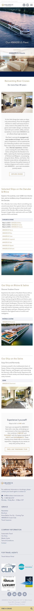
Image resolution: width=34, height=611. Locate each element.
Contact (22, 604)
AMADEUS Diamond (8, 383)
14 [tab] (25, 73)
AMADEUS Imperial (8, 239)
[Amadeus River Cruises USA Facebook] (9, 594)
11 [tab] (21, 73)
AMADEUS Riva (7, 233)
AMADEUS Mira (16, 223)
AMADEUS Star (7, 242)
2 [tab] (9, 73)
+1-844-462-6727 (8, 498)
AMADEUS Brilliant (8, 248)
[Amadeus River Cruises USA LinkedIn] (19, 594)
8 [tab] (17, 73)
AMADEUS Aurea (16, 225)
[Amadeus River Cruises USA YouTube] (14, 594)
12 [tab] (23, 73)
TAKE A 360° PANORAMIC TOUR (17, 449)
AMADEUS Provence (8, 322)
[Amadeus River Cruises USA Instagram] (24, 594)
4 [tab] (12, 73)
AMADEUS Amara (16, 227)
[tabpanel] (17, 102)
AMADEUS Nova (7, 230)
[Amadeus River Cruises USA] (17, 484)
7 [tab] (16, 73)
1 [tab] (8, 73)
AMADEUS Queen (8, 245)
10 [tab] (20, 73)
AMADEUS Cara (7, 236)
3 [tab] (11, 73)
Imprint (11, 604)
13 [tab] (24, 73)
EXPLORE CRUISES (17, 174)
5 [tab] (13, 73)
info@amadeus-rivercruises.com (13, 495)
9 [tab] (19, 73)
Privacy (17, 604)
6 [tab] (15, 73)
